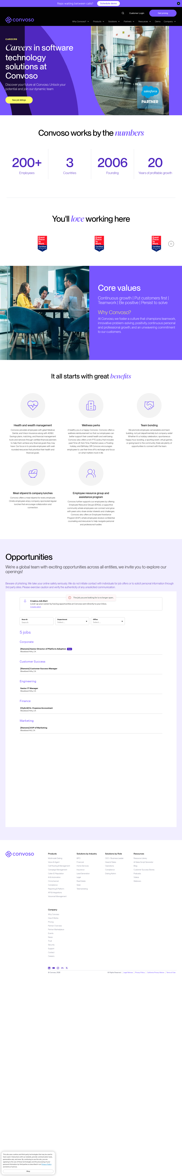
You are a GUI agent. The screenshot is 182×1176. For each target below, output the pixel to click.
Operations (109, 866)
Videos (136, 877)
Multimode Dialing (55, 858)
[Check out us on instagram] (58, 968)
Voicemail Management (57, 896)
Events (50, 933)
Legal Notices (128, 972)
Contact (51, 952)
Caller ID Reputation (56, 873)
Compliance (53, 885)
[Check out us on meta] (62, 968)
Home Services (83, 866)
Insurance (80, 869)
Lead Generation (83, 873)
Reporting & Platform (56, 889)
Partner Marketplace (56, 929)
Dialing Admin (110, 873)
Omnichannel (53, 881)
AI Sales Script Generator (143, 862)
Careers (51, 956)
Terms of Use (170, 972)
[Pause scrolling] (171, 244)
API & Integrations (55, 892)
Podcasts (137, 873)
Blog (135, 866)
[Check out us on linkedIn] (49, 968)
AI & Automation (54, 877)
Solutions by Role (113, 853)
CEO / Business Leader (114, 858)
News (50, 937)
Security (51, 945)
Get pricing (163, 13)
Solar (79, 885)
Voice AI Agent (53, 862)
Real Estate (81, 881)
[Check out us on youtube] (53, 968)
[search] (123, 13)
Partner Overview (55, 926)
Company (52, 909)
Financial (80, 862)
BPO (78, 858)
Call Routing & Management (59, 866)
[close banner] (178, 3)
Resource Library (140, 858)
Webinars (137, 881)
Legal (79, 877)
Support (51, 948)
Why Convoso (53, 914)
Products (52, 853)
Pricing (50, 922)
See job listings (19, 100)
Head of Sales (110, 862)
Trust (50, 941)
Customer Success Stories (144, 869)
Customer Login (136, 13)
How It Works (53, 918)
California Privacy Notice (155, 972)
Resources (139, 853)
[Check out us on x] (67, 968)
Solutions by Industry (87, 853)
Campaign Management (57, 869)
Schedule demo (108, 3)
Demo (158, 21)
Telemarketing (82, 889)
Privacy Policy (140, 972)
